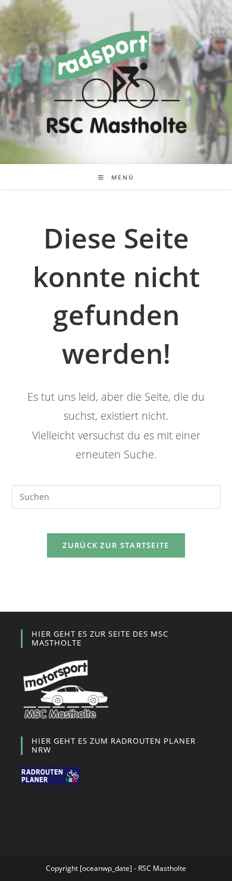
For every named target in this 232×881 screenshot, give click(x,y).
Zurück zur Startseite (115, 545)
